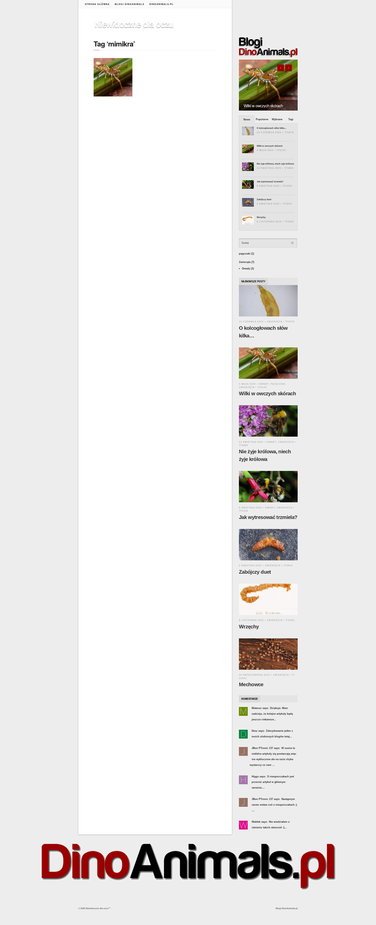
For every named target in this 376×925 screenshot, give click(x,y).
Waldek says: (260, 821)
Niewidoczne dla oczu (134, 24)
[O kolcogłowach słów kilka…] (268, 317)
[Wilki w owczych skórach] (268, 85)
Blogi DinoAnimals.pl (287, 908)
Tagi (290, 119)
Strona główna (97, 4)
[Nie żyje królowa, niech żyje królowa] (268, 437)
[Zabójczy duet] (268, 561)
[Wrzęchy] (268, 615)
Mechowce (251, 684)
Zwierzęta (244, 262)
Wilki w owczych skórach (263, 105)
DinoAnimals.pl (161, 4)
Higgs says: (259, 776)
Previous (280, 68)
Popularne (262, 119)
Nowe (246, 119)
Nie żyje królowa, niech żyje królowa (275, 164)
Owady (246, 268)
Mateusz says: (260, 708)
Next (288, 68)
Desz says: (258, 730)
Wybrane (277, 119)
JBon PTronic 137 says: (266, 748)
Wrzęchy (261, 217)
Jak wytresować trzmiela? (270, 181)
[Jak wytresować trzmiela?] (268, 503)
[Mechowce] (268, 670)
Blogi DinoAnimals (129, 4)
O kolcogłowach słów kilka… (272, 128)
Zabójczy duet (264, 199)
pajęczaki (244, 253)
